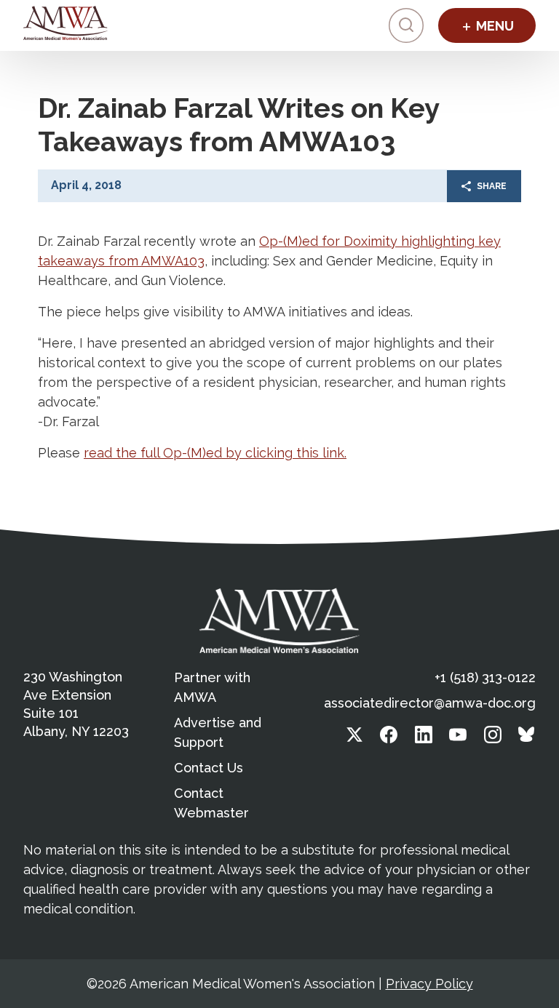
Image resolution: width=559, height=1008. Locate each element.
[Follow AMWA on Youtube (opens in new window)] (458, 738)
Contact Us (208, 767)
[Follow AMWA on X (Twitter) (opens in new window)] (354, 738)
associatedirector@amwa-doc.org (430, 703)
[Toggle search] (406, 25)
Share (492, 186)
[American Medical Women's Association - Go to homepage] (279, 620)
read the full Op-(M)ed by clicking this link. (215, 452)
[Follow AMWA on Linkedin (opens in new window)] (423, 738)
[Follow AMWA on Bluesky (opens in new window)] (527, 738)
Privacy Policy (429, 983)
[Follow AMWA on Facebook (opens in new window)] (388, 738)
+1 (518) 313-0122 (485, 677)
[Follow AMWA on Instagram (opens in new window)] (492, 738)
